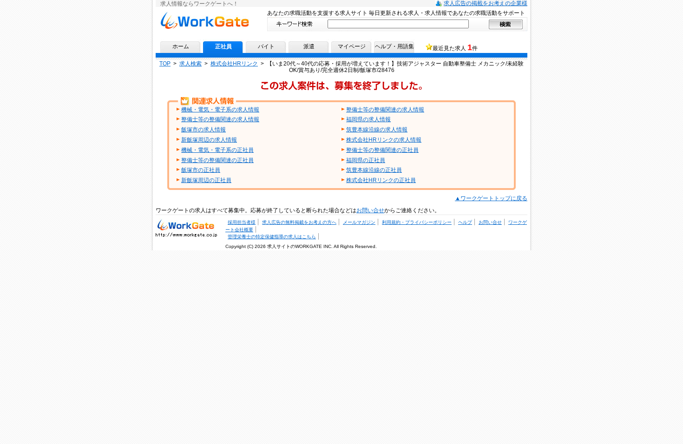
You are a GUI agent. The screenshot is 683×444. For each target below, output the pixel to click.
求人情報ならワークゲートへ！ (204, 15)
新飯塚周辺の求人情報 (209, 140)
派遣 (309, 46)
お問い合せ (370, 210)
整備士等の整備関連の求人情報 (385, 109)
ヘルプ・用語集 (394, 46)
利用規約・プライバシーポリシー (417, 222)
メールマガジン (359, 222)
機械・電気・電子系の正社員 (217, 150)
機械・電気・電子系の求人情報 (220, 109)
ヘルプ (465, 222)
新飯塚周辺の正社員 (206, 180)
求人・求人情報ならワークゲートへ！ (186, 224)
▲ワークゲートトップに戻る (491, 198)
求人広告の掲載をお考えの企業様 (485, 3)
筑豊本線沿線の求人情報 (376, 129)
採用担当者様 (242, 222)
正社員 (223, 46)
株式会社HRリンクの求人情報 (383, 140)
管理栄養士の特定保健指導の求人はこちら (272, 236)
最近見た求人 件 (455, 47)
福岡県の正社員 (365, 160)
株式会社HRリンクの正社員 (381, 180)
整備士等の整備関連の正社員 (382, 150)
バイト (266, 46)
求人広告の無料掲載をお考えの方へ (299, 222)
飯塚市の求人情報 (203, 129)
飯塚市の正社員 (200, 170)
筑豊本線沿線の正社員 (374, 170)
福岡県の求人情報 (368, 119)
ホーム (180, 46)
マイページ (352, 46)
